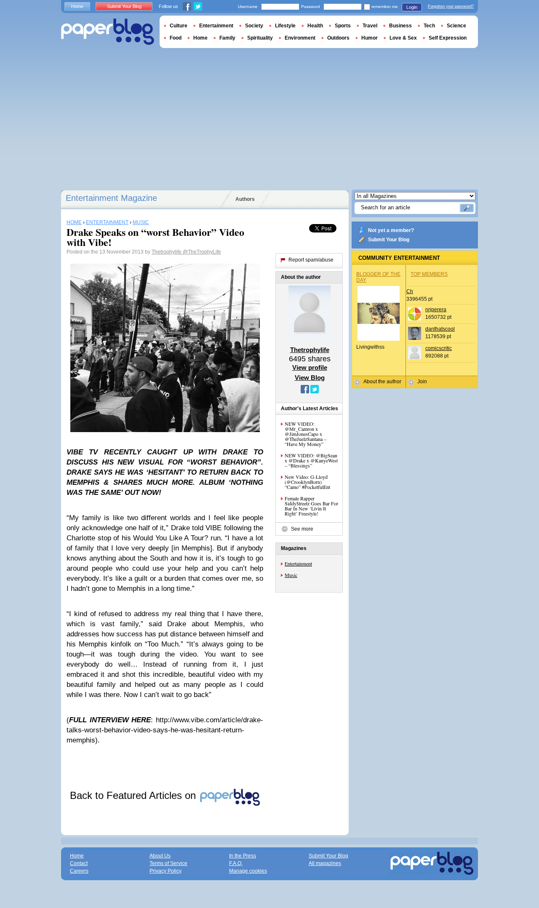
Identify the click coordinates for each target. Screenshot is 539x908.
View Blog (310, 377)
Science (456, 26)
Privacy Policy (165, 871)
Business (400, 26)
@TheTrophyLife (202, 252)
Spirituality (260, 38)
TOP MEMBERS (429, 274)
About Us (160, 856)
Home (77, 6)
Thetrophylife (167, 252)
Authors (245, 199)
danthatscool (440, 329)
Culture (178, 26)
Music (291, 575)
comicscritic (438, 348)
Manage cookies (248, 871)
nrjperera (435, 309)
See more (302, 529)
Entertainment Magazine (111, 198)
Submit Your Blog (388, 240)
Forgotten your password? (451, 6)
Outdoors (338, 38)
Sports (343, 26)
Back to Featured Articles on (134, 795)
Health (315, 26)
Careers (79, 871)
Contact (79, 863)
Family (227, 38)
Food (175, 38)
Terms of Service (168, 863)
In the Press (242, 856)
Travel (370, 26)
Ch (409, 291)
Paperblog (107, 32)
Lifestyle (285, 26)
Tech (429, 26)
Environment (300, 38)
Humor (369, 38)
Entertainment (298, 563)
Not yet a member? (391, 230)
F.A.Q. (236, 863)
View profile (309, 367)
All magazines (325, 863)
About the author (382, 382)
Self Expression (448, 38)
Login (411, 7)
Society (254, 26)
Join (422, 382)
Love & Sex (403, 38)
